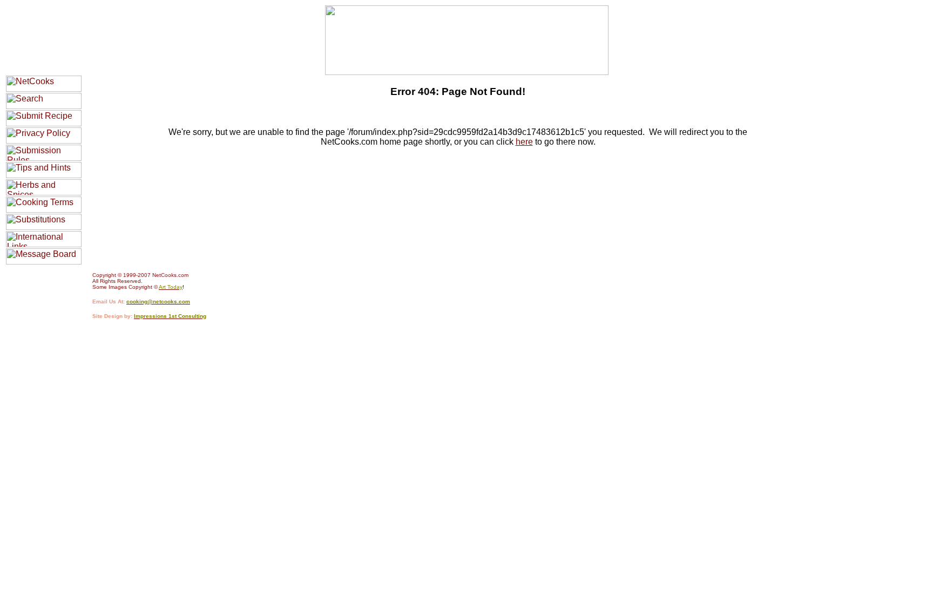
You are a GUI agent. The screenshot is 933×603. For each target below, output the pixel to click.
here (524, 141)
